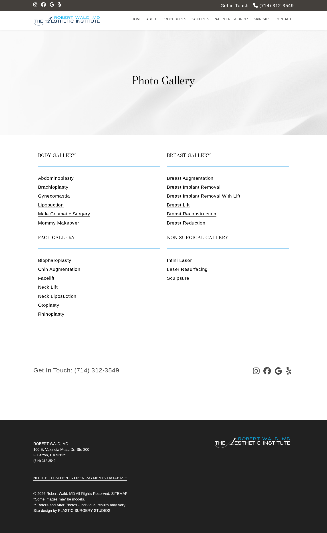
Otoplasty (48, 305)
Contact (283, 19)
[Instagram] (35, 4)
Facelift (46, 278)
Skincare (262, 19)
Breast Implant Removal (193, 187)
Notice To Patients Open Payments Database (80, 478)
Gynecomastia (54, 195)
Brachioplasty (53, 187)
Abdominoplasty (56, 178)
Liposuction (51, 204)
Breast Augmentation (190, 178)
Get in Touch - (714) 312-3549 (257, 5)
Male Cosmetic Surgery (64, 213)
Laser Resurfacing (187, 269)
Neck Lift (48, 287)
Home (137, 19)
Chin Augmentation (59, 269)
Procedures (174, 19)
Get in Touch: (76, 370)
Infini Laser (179, 260)
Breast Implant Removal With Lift (203, 195)
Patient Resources (231, 19)
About (152, 19)
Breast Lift (178, 204)
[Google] (52, 4)
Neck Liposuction (57, 296)
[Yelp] (60, 4)
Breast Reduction (186, 222)
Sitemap (119, 494)
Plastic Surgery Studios (84, 510)
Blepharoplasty (54, 260)
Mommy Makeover (58, 222)
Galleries (200, 19)
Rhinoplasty (51, 314)
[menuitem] (136, 19)
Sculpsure (178, 278)
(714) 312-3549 (44, 461)
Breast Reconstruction (191, 213)
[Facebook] (43, 4)
